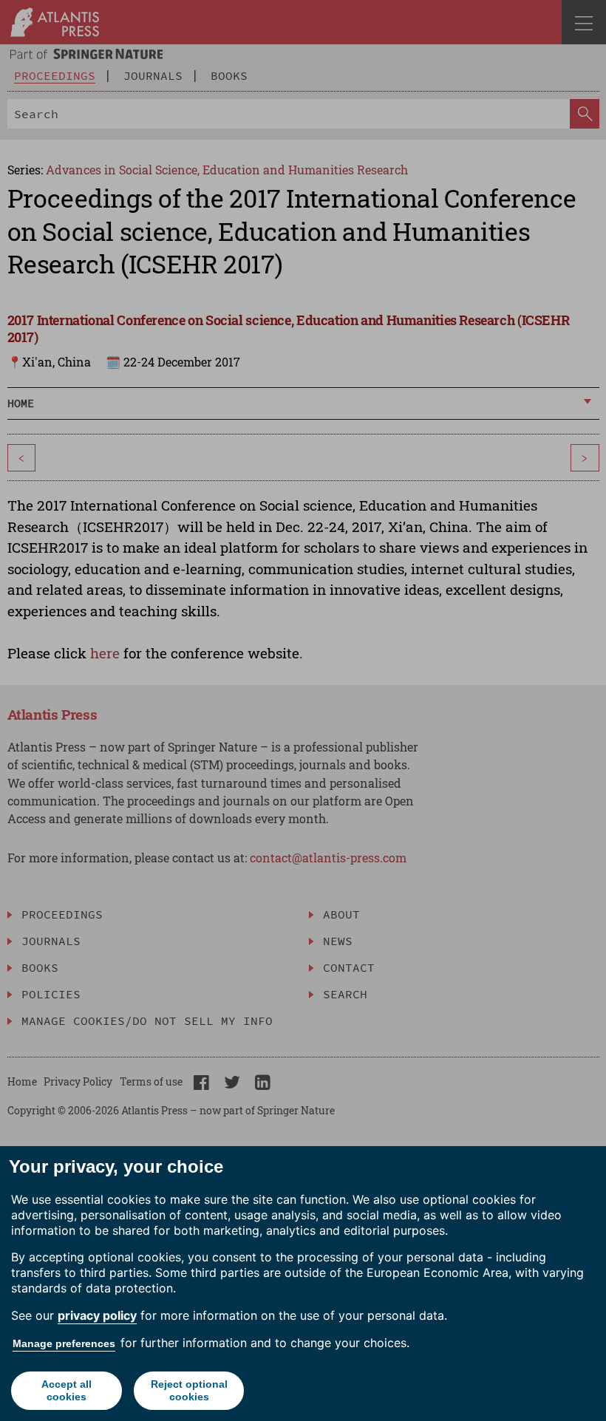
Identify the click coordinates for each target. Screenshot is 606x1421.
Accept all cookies (66, 1390)
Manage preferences (64, 1343)
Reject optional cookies (189, 1390)
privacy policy (97, 1315)
